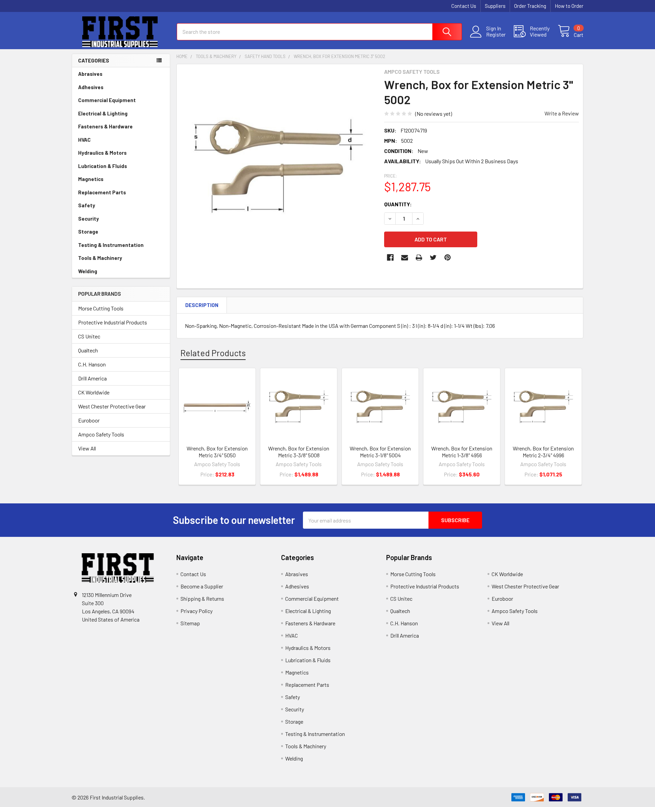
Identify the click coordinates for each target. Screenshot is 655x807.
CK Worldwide (94, 392)
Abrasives (90, 74)
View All (87, 448)
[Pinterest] (447, 257)
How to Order (569, 6)
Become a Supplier (201, 586)
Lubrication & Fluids (102, 166)
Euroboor (89, 420)
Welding (87, 271)
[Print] (419, 257)
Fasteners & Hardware (105, 126)
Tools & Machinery (100, 258)
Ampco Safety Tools (101, 434)
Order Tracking (530, 6)
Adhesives (90, 87)
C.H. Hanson (92, 364)
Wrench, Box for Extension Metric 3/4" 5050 (217, 451)
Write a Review (561, 113)
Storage (88, 231)
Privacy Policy (196, 611)
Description (201, 305)
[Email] (404, 257)
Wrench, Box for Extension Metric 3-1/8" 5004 (380, 451)
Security (88, 218)
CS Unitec (89, 336)
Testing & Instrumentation (111, 245)
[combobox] (319, 31)
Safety (86, 205)
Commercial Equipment (107, 100)
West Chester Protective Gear (112, 406)
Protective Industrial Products (112, 322)
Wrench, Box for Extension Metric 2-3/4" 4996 (543, 451)
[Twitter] (433, 257)
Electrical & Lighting (103, 113)
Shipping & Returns (202, 598)
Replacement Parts (102, 192)
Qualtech (88, 350)
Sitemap (190, 623)
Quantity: (398, 204)
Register (496, 34)
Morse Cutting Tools (100, 308)
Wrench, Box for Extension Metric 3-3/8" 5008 (298, 451)
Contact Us (463, 6)
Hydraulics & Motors (102, 153)
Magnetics (90, 179)
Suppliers (495, 6)
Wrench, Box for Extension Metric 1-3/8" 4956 (461, 451)
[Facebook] (390, 257)
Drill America (92, 378)
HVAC (84, 140)
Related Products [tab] (213, 353)
